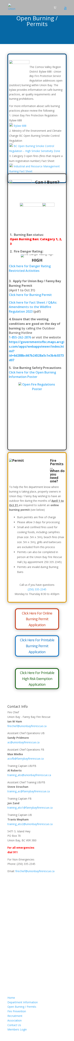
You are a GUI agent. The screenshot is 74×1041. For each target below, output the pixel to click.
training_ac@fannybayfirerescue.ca (28, 791)
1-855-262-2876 (20, 337)
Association (14, 1020)
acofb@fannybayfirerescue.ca (25, 758)
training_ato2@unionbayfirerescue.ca (30, 824)
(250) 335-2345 (37, 589)
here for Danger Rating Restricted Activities (30, 268)
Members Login (17, 1029)
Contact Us (14, 1025)
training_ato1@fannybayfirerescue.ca (30, 807)
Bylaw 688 (20, 125)
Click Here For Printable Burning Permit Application (37, 646)
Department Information (22, 1002)
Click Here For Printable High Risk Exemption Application (37, 678)
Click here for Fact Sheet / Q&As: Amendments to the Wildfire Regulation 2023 (33, 307)
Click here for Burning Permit (30, 295)
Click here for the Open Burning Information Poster (32, 374)
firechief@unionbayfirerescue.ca (26, 726)
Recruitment (14, 1016)
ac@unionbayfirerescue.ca (23, 742)
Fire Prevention (16, 1011)
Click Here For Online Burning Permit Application (37, 619)
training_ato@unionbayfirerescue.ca (29, 775)
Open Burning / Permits (21, 1006)
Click (12, 266)
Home (11, 997)
